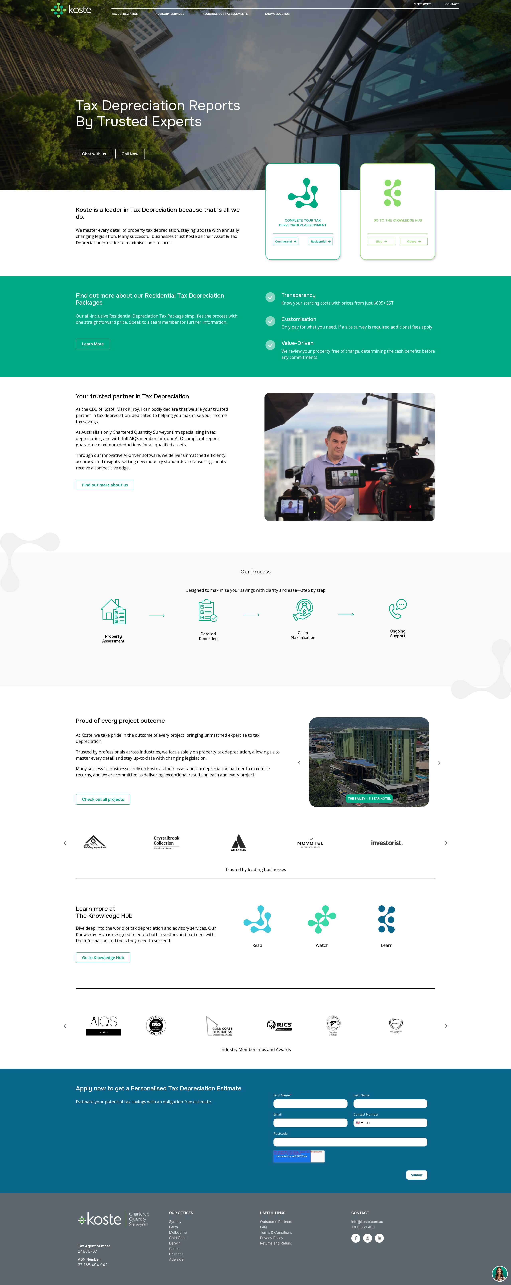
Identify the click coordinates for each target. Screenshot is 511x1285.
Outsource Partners (276, 1222)
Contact (452, 4)
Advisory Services (169, 13)
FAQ (263, 1227)
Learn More (93, 344)
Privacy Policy (271, 1238)
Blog (379, 241)
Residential (318, 241)
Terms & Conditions (276, 1232)
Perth (173, 1227)
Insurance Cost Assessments (225, 13)
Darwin (174, 1243)
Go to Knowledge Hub (103, 957)
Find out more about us (105, 485)
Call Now (130, 153)
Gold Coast (178, 1238)
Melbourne (178, 1232)
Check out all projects (103, 799)
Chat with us (94, 153)
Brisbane (176, 1254)
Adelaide (176, 1259)
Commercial (283, 241)
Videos (411, 241)
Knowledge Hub (277, 13)
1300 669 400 (363, 1227)
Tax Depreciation (124, 13)
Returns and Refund (276, 1243)
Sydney (175, 1222)
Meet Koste (423, 4)
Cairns (174, 1248)
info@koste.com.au (367, 1222)
